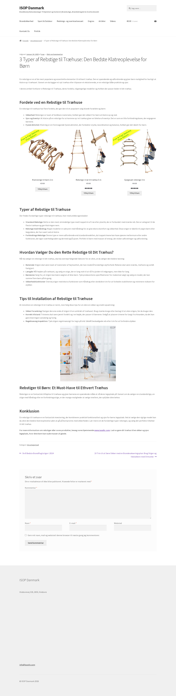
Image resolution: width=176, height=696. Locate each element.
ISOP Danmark (31, 7)
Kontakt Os (24, 31)
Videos (113, 21)
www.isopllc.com (102, 430)
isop (42, 54)
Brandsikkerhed (26, 21)
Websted (118, 523)
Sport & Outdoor (45, 21)
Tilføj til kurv (42, 189)
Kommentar (31, 487)
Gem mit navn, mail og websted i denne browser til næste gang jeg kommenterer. (63, 535)
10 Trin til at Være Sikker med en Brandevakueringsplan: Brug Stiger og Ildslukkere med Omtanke (125, 455)
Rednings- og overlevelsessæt (70, 21)
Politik (37, 31)
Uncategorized (36, 41)
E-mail (73, 523)
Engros (91, 21)
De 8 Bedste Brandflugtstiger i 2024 (38, 453)
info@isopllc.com (27, 664)
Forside (25, 41)
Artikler (102, 21)
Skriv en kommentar (55, 54)
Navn (28, 523)
